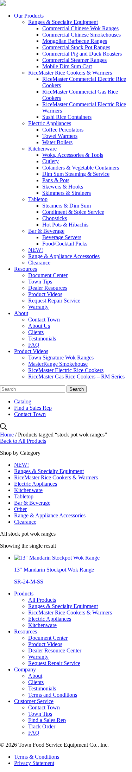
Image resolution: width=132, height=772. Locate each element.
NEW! (35, 250)
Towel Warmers (59, 136)
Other (20, 509)
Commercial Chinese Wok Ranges (80, 28)
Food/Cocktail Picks (64, 244)
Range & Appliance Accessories (64, 256)
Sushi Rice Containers (67, 117)
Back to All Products (23, 441)
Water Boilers (57, 142)
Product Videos (45, 294)
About (21, 313)
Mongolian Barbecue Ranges (74, 41)
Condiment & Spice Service (73, 212)
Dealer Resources (47, 288)
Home (7, 435)
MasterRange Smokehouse (58, 364)
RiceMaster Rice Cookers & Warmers (70, 73)
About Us (39, 326)
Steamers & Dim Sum (66, 206)
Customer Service (34, 701)
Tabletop (38, 199)
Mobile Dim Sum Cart (67, 66)
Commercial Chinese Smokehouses (81, 35)
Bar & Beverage (46, 231)
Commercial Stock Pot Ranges (76, 47)
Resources (25, 269)
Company (25, 669)
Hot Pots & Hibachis (65, 225)
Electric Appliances (49, 123)
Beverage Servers (61, 237)
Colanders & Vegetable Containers (80, 168)
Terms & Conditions (36, 757)
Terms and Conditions (52, 695)
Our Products (29, 16)
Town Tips (40, 282)
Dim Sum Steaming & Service (75, 174)
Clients (36, 332)
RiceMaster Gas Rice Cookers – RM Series (76, 376)
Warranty (38, 307)
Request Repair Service (54, 301)
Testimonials (42, 339)
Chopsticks (54, 218)
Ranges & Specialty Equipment (63, 22)
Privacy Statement (34, 763)
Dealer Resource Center (54, 650)
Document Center (48, 275)
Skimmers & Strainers (66, 193)
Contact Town (44, 320)
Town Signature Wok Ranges (61, 358)
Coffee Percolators (62, 130)
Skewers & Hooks (62, 187)
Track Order (41, 726)
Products (23, 593)
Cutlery (50, 161)
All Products (42, 600)
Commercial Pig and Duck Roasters (82, 54)
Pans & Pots (55, 180)
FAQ (33, 345)
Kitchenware (42, 149)
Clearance (39, 263)
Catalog (22, 401)
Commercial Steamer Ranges (74, 60)
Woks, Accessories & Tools (72, 155)
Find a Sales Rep (33, 408)
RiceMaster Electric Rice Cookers (65, 370)
